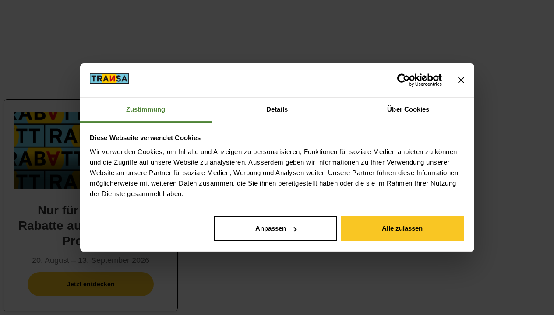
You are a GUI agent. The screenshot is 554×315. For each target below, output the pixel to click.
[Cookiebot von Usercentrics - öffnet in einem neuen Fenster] (403, 80)
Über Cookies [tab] (408, 109)
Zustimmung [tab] (145, 109)
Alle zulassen (402, 228)
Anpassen (270, 228)
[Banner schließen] (461, 80)
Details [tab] (277, 109)
